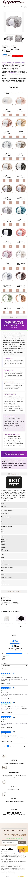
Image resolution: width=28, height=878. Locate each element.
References (4, 490)
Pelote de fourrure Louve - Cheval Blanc (21, 623)
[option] (7, 100)
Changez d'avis (14, 798)
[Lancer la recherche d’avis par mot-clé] (27, 669)
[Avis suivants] (24, 746)
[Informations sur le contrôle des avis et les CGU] (21, 648)
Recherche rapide (6, 92)
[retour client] (4, 794)
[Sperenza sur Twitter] (11, 818)
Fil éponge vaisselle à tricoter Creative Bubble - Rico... (7, 623)
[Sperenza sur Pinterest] (16, 818)
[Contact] (4, 755)
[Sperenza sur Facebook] (13, 818)
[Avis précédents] (5, 746)
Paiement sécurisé (14, 772)
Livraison (14, 760)
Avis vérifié (5, 675)
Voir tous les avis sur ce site (15, 650)
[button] (2, 102)
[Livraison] (4, 768)
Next (15, 635)
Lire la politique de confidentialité (8, 871)
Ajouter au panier (6, 629)
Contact (14, 786)
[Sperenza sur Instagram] (15, 818)
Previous (13, 635)
